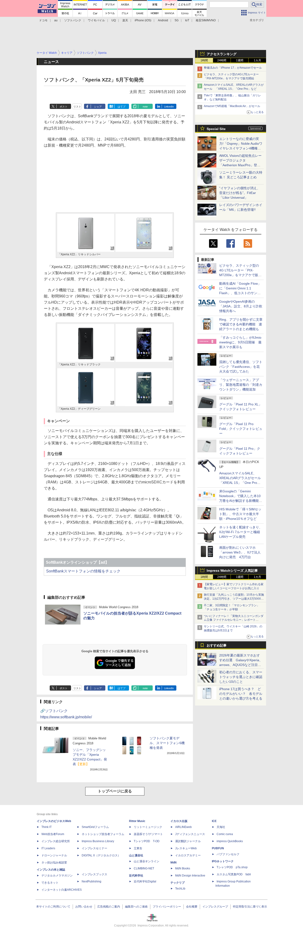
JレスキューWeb (186, 848)
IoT (187, 20)
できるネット (49, 882)
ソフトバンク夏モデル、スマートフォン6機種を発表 (167, 743)
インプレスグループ (215, 906)
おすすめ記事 (217, 645)
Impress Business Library (98, 841)
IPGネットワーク (223, 861)
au (56, 20)
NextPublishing (91, 881)
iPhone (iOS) (143, 20)
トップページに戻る (115, 791)
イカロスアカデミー (188, 855)
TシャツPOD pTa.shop (232, 867)
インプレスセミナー (94, 848)
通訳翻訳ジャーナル (188, 841)
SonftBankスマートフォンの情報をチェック (83, 571)
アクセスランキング (221, 54)
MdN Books (182, 868)
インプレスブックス (94, 874)
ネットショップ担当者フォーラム (103, 834)
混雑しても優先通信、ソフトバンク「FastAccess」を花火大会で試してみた (240, 366)
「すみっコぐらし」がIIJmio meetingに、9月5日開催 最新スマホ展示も (240, 342)
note (145, 106)
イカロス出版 (178, 821)
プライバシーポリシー (167, 906)
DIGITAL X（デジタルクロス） (101, 855)
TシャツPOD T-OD (147, 841)
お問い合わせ (83, 906)
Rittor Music (137, 821)
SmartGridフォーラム (95, 827)
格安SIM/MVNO (206, 20)
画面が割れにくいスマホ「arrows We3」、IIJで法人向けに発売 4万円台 (240, 552)
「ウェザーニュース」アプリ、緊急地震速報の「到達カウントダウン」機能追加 (240, 384)
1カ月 (257, 60)
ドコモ (43, 20)
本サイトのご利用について (53, 906)
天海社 (221, 827)
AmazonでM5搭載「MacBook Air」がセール (232, 106)
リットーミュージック (148, 827)
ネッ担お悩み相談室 (54, 862)
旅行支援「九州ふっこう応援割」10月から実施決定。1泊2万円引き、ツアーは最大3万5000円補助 (234, 598)
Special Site (216, 129)
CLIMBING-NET (144, 868)
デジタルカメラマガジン (57, 875)
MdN (173, 862)
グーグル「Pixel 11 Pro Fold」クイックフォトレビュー (240, 428)
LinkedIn (169, 106)
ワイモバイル (96, 20)
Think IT (46, 827)
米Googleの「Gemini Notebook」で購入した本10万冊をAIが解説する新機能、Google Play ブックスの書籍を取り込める (240, 500)
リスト (77, 106)
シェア (98, 106)
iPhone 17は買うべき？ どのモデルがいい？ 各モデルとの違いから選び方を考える (240, 693)
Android (163, 20)
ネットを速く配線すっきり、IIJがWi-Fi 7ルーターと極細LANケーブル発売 (240, 532)
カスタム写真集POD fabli (234, 874)
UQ (113, 20)
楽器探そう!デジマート (148, 834)
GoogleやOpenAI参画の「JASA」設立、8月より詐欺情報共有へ (240, 306)
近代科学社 (136, 875)
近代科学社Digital (145, 881)
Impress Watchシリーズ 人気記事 (232, 570)
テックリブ (177, 882)
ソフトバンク (72, 20)
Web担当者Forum (52, 834)
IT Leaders (48, 848)
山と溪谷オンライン (146, 861)
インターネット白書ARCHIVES (61, 889)
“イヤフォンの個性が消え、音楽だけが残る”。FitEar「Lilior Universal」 (239, 192)
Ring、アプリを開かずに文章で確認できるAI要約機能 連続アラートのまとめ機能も (241, 324)
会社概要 (191, 906)
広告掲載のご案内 (108, 906)
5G (176, 20)
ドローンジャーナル (54, 855)
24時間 (221, 60)
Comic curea (225, 834)
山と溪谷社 (136, 855)
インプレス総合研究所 (55, 841)
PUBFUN (218, 848)
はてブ (121, 106)
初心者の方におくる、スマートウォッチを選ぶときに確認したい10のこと (240, 676)
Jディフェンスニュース (190, 834)
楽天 (125, 20)
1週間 (239, 60)
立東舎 (138, 848)
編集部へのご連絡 (136, 906)
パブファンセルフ (228, 854)
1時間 (204, 60)
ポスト (63, 106)
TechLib (180, 888)
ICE (214, 821)
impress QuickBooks (230, 841)
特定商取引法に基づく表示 (250, 906)
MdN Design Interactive (190, 875)
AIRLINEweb (183, 827)
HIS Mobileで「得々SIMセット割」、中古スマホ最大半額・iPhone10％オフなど (240, 514)
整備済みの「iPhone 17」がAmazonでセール (233, 67)
